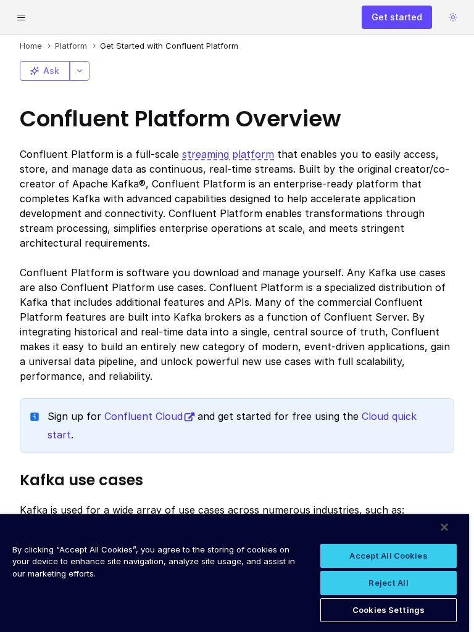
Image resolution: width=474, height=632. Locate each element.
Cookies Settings (388, 610)
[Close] (444, 527)
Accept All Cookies (388, 555)
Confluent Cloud (143, 416)
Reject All (388, 583)
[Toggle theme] (453, 17)
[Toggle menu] (21, 17)
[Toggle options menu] (79, 71)
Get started (397, 17)
